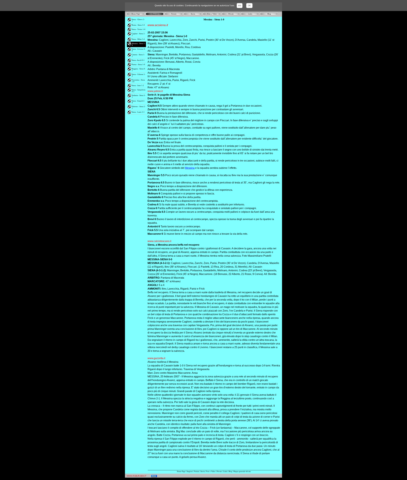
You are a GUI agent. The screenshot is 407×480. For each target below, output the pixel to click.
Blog (230, 471)
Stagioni (190, 471)
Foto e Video (210, 471)
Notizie (196, 471)
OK (249, 5)
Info (239, 5)
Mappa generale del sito (242, 471)
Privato (219, 471)
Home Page (181, 471)
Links (225, 471)
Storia (202, 471)
